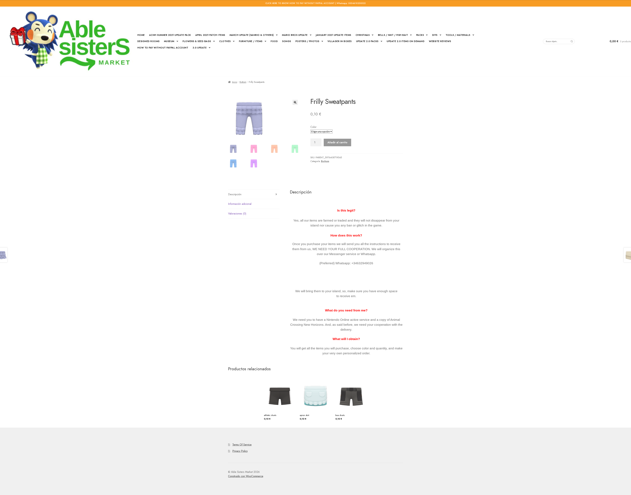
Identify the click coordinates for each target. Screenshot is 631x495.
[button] (295, 102)
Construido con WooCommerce (245, 476)
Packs (420, 35)
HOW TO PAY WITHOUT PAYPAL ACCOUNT (162, 47)
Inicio (234, 82)
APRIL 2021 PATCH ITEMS (210, 35)
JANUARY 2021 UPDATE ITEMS (333, 35)
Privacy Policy (240, 451)
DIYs (434, 35)
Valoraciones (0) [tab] (237, 213)
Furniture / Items (250, 41)
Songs (286, 41)
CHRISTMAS (363, 35)
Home (141, 35)
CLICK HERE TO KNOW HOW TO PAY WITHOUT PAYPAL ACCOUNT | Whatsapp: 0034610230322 (315, 3)
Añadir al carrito (337, 142)
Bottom (243, 82)
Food (274, 41)
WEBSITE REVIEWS (440, 41)
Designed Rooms (148, 41)
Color (313, 127)
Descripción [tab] (234, 194)
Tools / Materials (458, 35)
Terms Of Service (242, 445)
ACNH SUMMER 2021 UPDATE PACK (170, 35)
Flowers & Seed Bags (197, 41)
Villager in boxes (339, 41)
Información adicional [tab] (239, 204)
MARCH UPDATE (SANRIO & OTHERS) (252, 35)
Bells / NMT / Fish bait (393, 35)
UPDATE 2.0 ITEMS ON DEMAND (405, 41)
